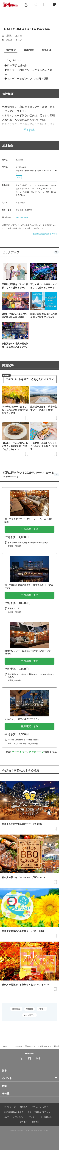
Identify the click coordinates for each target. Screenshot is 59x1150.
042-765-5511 (22, 217)
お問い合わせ (19, 1117)
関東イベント (45, 1046)
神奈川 (30, 1008)
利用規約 (23, 1107)
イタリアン (30, 1015)
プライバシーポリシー (41, 1107)
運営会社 (35, 1122)
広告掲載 (23, 1122)
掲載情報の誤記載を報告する (45, 233)
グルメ (42, 1008)
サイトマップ (9, 1107)
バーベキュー (19, 752)
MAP (19, 177)
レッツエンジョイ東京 (12, 1046)
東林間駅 (16, 1008)
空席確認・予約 (29, 529)
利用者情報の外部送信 (13, 1112)
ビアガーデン (36, 752)
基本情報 (8, 146)
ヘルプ (6, 1117)
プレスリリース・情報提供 (40, 1117)
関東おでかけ (31, 1046)
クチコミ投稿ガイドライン (39, 1112)
